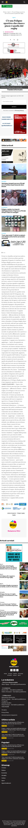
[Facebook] (10, 39)
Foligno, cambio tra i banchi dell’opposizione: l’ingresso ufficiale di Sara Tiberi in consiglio (14, 210)
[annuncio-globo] (14, 623)
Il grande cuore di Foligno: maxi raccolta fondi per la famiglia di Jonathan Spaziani (8, 614)
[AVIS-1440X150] (14, 504)
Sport (9, 12)
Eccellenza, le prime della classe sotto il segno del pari (7, 640)
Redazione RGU (9, 32)
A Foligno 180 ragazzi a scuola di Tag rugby (7, 576)
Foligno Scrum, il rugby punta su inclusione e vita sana (8, 595)
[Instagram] (14, 534)
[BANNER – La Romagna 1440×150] (14, 633)
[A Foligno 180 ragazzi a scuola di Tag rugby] (24, 576)
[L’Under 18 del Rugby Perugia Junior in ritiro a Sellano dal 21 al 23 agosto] (24, 566)
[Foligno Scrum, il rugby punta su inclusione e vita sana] (24, 594)
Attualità (4, 181)
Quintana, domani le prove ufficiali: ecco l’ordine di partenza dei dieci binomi (13, 185)
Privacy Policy (19, 110)
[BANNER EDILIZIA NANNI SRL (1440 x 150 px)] (14, 140)
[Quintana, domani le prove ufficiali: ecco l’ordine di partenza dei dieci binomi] (14, 172)
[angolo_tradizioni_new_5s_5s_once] (14, 156)
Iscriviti (14, 106)
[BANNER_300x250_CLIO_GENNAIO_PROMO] (14, 124)
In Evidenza (4, 207)
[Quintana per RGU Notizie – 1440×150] (14, 508)
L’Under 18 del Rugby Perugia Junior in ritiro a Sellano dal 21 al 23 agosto (8, 567)
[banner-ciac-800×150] (14, 50)
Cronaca (4, 233)
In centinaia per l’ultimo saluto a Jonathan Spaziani (9, 604)
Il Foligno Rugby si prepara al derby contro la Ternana (9, 586)
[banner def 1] (14, 648)
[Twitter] (14, 39)
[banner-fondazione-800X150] (14, 45)
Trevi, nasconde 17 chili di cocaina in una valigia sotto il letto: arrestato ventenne (13, 236)
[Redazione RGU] (14, 524)
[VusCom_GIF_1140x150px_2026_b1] (14, 6)
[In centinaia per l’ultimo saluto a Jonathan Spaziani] (24, 604)
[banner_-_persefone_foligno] (14, 553)
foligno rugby (21, 513)
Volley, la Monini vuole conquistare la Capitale (20, 640)
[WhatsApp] (17, 39)
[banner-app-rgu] (14, 243)
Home (5, 12)
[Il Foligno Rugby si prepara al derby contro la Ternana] (24, 585)
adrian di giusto (11, 513)
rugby (14, 515)
